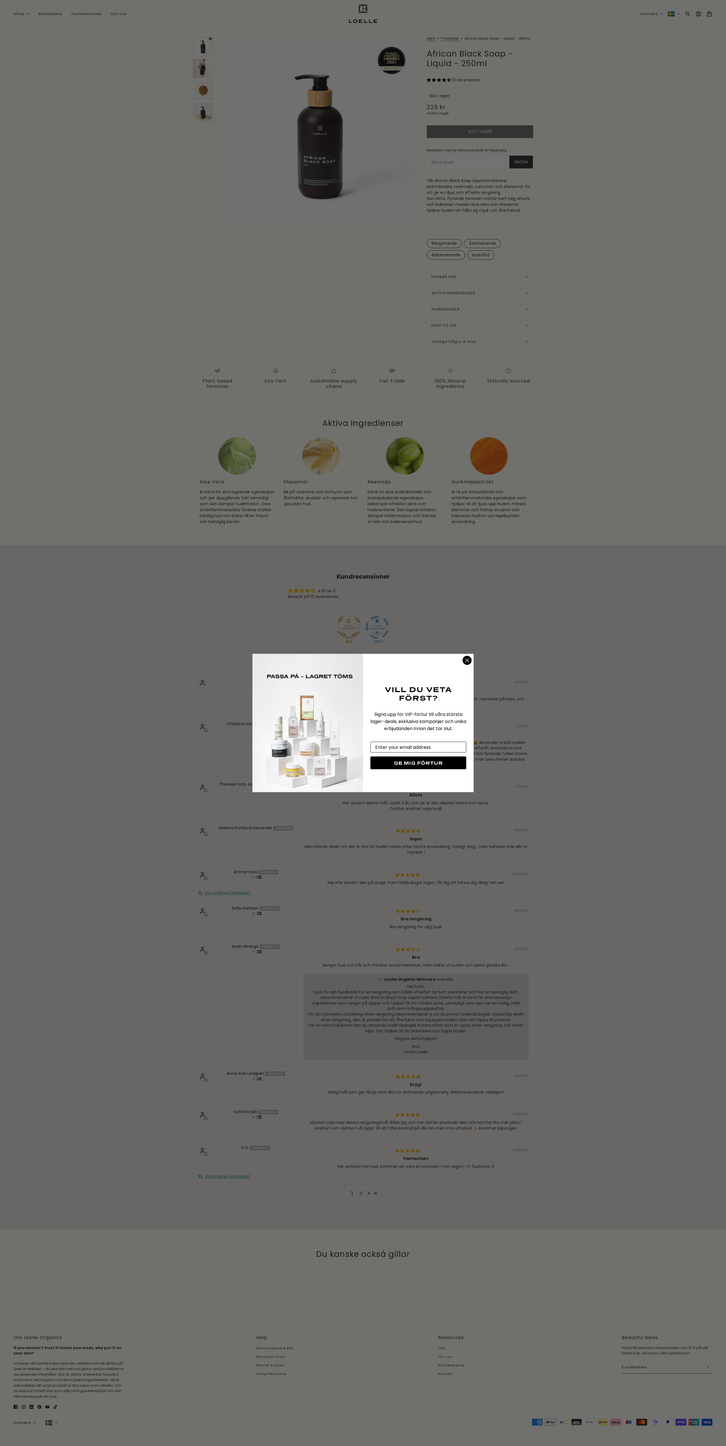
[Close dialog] (467, 660)
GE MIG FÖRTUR (418, 763)
